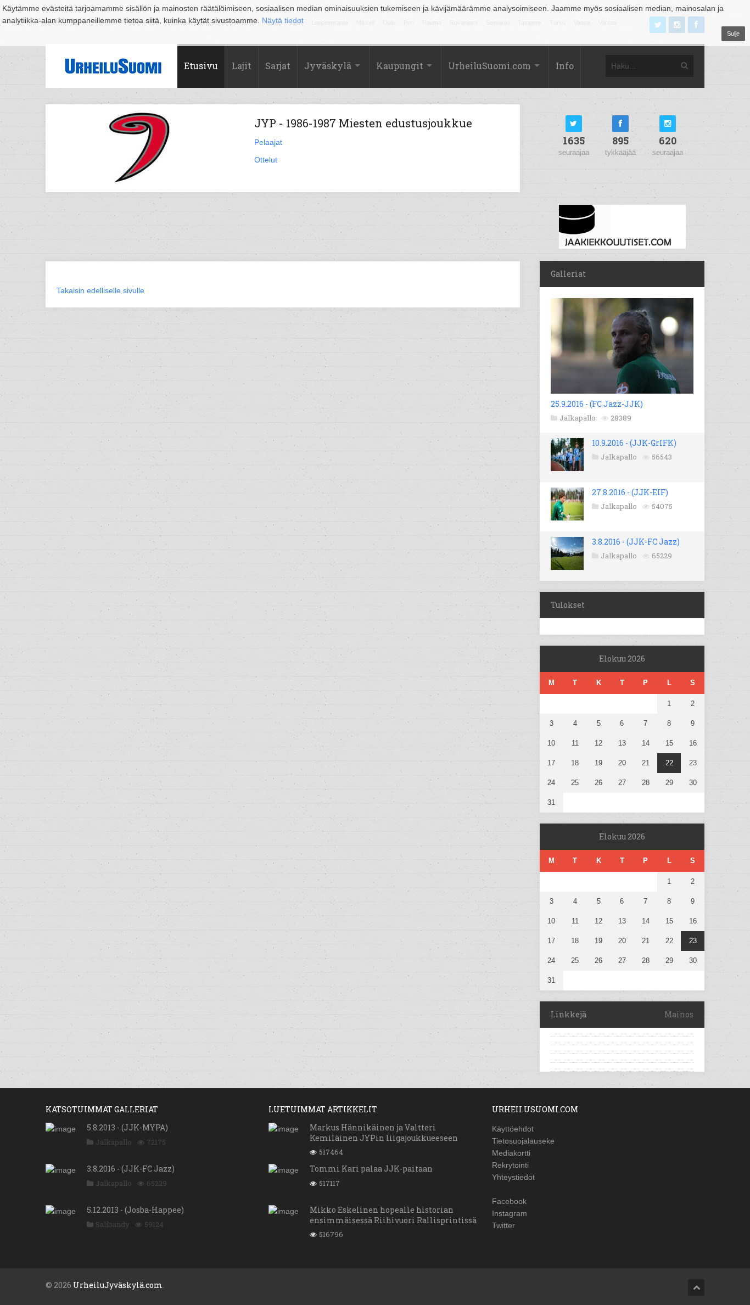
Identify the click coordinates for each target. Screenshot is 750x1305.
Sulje (733, 33)
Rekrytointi (510, 1165)
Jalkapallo (577, 418)
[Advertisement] (283, 233)
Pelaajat (268, 142)
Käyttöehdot (513, 1128)
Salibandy (113, 1224)
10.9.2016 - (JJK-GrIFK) (634, 443)
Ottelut (265, 159)
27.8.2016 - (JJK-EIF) (630, 492)
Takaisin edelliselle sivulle (100, 290)
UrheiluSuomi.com (489, 65)
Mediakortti (511, 1153)
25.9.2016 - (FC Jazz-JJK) (597, 404)
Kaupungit (399, 65)
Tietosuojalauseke (523, 1140)
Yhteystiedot (513, 1177)
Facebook (509, 1201)
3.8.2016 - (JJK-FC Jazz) (636, 541)
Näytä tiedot (283, 20)
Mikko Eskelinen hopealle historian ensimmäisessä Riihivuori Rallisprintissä (393, 1215)
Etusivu (201, 65)
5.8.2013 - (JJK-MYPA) (127, 1127)
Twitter (503, 1225)
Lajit (241, 65)
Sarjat (277, 65)
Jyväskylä (327, 65)
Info (565, 65)
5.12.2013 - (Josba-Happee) (135, 1210)
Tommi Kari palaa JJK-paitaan (371, 1168)
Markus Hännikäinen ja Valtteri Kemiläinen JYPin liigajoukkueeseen (384, 1132)
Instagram (509, 1213)
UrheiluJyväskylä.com (118, 1285)
